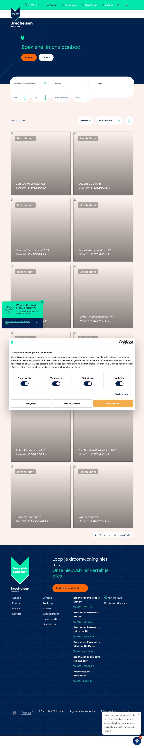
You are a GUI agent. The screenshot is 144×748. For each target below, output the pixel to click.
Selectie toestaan (72, 403)
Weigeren (31, 403)
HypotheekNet (51, 619)
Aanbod (16, 597)
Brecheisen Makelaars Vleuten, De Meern (86, 644)
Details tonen (121, 394)
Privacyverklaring (110, 711)
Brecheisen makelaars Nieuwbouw (86, 658)
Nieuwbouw (71, 5)
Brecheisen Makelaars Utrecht (86, 599)
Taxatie (47, 608)
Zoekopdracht (51, 613)
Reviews (16, 603)
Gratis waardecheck (115, 603)
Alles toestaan (113, 403)
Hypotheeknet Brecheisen (81, 673)
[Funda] (27, 712)
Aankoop (48, 603)
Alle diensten (50, 624)
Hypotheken (91, 5)
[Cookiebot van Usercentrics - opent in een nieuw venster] (121, 342)
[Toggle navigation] (119, 5)
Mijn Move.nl (114, 597)
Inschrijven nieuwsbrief (67, 588)
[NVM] (14, 712)
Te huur (46, 57)
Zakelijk (109, 5)
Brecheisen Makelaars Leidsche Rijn (86, 629)
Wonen (53, 5)
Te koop (29, 57)
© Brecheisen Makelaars (51, 711)
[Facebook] (128, 710)
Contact (16, 613)
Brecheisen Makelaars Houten (86, 614)
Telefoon (32, 5)
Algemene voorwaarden (82, 711)
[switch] (56, 383)
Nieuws (16, 608)
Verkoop (47, 597)
